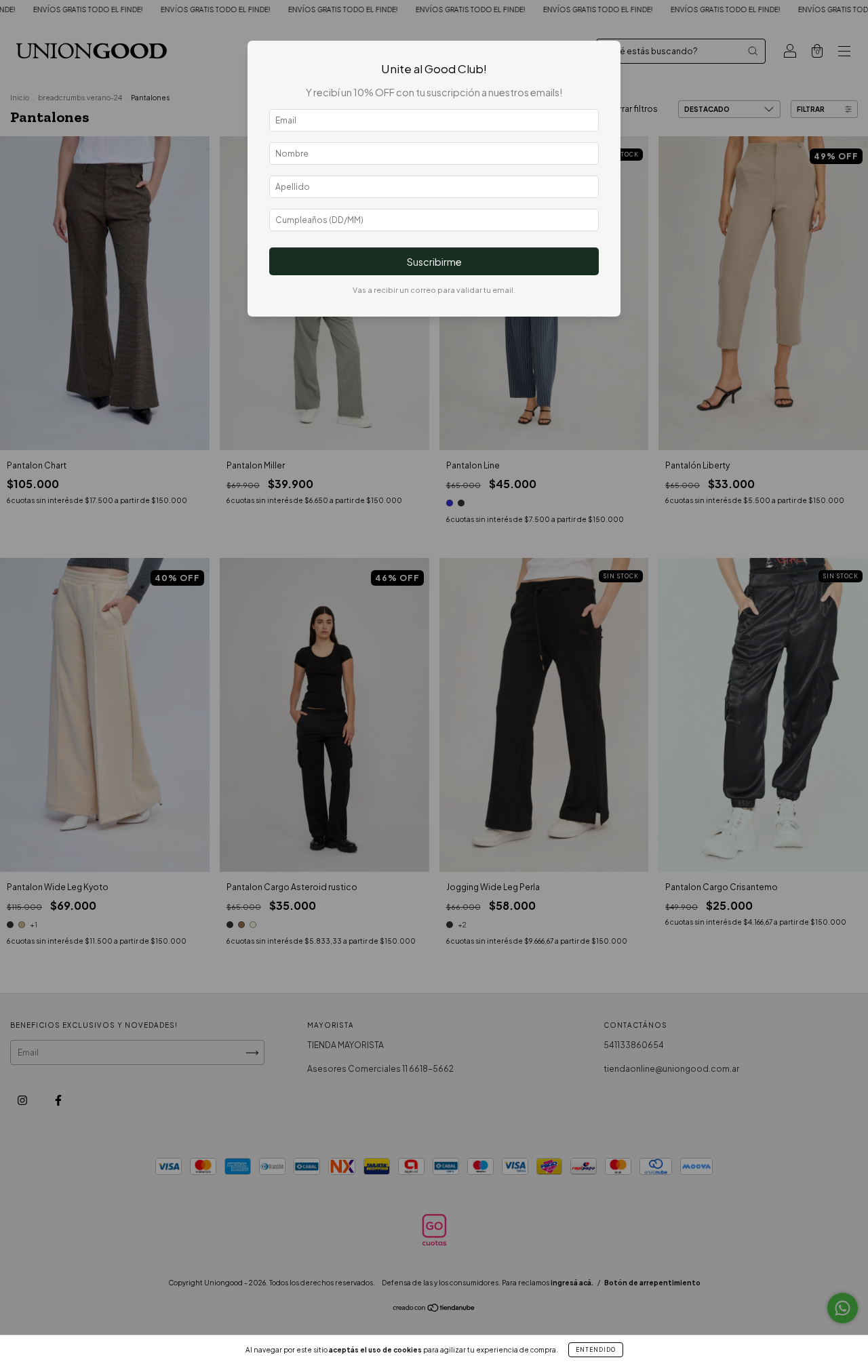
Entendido (596, 1349)
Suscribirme (434, 262)
